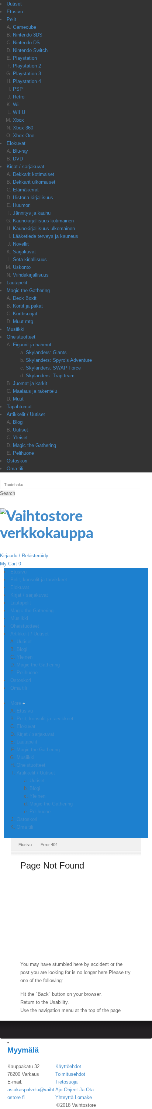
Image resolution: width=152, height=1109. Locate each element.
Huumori (22, 205)
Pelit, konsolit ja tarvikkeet (45, 718)
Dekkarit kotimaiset (33, 174)
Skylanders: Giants (46, 352)
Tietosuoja (66, 1082)
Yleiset (20, 437)
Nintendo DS (26, 42)
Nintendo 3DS (27, 35)
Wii (16, 104)
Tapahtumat (19, 406)
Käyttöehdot (68, 1066)
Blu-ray (20, 151)
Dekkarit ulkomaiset (34, 182)
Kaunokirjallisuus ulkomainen (44, 228)
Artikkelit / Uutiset (26, 414)
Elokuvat (16, 143)
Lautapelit (17, 282)
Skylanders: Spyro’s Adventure (59, 360)
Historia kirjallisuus (33, 197)
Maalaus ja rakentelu (35, 391)
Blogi (18, 422)
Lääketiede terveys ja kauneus (45, 236)
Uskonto (22, 267)
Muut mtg (23, 321)
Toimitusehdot (70, 1074)
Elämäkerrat (26, 190)
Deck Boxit (25, 298)
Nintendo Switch (30, 50)
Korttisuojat (25, 313)
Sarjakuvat (24, 251)
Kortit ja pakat (28, 306)
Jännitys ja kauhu (32, 213)
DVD (18, 159)
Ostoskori (17, 461)
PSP (18, 89)
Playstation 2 (27, 66)
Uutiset (14, 4)
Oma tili (15, 468)
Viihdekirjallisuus (31, 275)
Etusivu (15, 11)
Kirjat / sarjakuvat (25, 166)
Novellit (21, 244)
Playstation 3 (27, 73)
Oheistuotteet (21, 337)
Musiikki (15, 329)
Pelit (11, 19)
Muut (18, 399)
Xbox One (23, 135)
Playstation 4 (27, 81)
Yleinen (37, 796)
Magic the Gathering (28, 290)
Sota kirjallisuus (30, 259)
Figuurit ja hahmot (32, 344)
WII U (19, 112)
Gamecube (24, 27)
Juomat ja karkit (30, 383)
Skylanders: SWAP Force (53, 368)
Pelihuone (23, 453)
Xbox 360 (23, 128)
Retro (18, 97)
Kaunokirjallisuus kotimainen (43, 220)
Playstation (25, 58)
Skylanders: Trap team (50, 375)
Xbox (18, 120)
